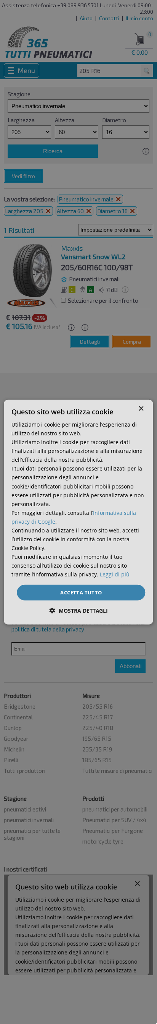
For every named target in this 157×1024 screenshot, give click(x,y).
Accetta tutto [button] (81, 592)
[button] (79, 610)
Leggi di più (115, 574)
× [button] (141, 408)
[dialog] (78, 512)
